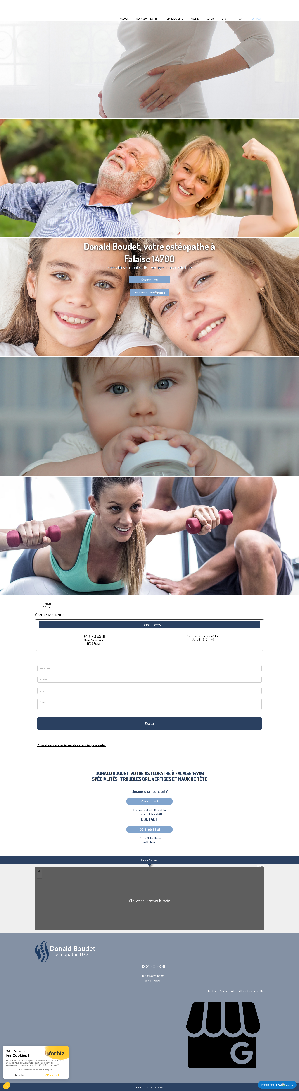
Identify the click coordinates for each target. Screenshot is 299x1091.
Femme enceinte (174, 18)
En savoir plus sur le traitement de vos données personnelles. (71, 745)
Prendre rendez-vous (271, 1085)
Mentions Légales (228, 990)
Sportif (226, 18)
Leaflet (260, 866)
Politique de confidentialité (250, 990)
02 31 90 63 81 (94, 636)
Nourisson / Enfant (147, 18)
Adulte (195, 18)
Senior (210, 18)
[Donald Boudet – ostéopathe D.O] (149, 6)
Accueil (124, 18)
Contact (256, 18)
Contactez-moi (149, 280)
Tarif (241, 18)
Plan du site (212, 990)
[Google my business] (223, 1074)
